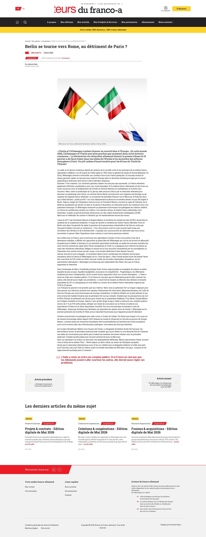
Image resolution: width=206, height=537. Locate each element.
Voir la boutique (31, 491)
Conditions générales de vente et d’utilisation (42, 525)
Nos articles (83, 22)
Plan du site (45, 528)
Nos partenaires (129, 22)
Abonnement (148, 22)
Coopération (45, 41)
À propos (51, 22)
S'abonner (181, 8)
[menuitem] (51, 22)
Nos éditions (67, 22)
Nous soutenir (165, 22)
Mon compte (30, 487)
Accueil (27, 41)
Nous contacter (70, 487)
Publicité (68, 495)
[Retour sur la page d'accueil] (18, 22)
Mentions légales (31, 528)
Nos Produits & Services (105, 22)
